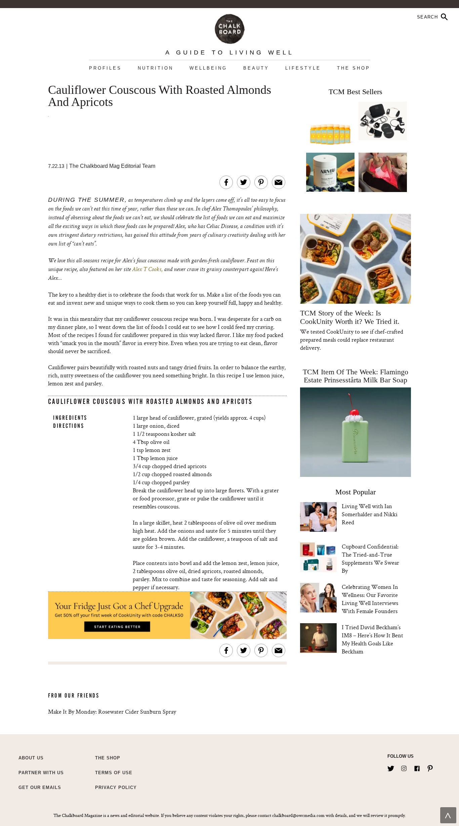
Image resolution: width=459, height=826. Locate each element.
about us (31, 757)
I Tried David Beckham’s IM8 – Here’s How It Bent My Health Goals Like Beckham (372, 639)
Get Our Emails (39, 787)
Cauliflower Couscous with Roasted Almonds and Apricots (159, 96)
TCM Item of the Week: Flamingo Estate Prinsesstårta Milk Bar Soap (355, 376)
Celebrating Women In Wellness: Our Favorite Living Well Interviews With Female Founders (370, 599)
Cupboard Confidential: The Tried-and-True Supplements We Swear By (370, 558)
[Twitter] (390, 767)
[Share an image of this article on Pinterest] (261, 182)
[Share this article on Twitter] (244, 182)
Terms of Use (113, 772)
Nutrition (155, 68)
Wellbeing (208, 68)
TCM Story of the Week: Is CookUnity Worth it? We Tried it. (349, 317)
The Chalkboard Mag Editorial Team (112, 166)
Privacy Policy (116, 787)
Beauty (256, 68)
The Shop (353, 68)
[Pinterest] (430, 767)
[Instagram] (404, 767)
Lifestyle (303, 68)
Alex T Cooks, (147, 270)
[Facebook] (417, 767)
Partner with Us (41, 772)
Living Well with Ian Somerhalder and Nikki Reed (370, 514)
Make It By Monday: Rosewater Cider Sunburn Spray (112, 711)
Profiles (105, 68)
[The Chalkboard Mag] (230, 27)
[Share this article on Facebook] (226, 182)
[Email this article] (279, 182)
